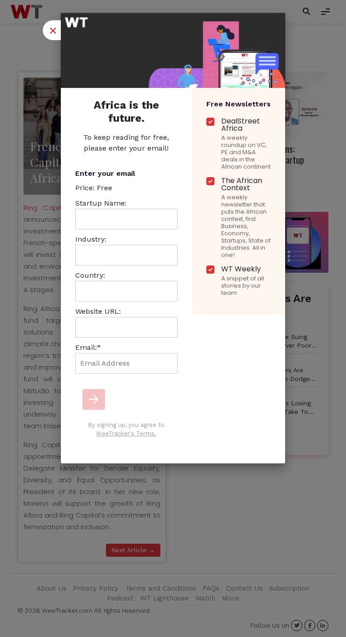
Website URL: (98, 311)
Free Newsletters (238, 104)
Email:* (88, 347)
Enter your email (105, 173)
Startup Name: (101, 203)
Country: (90, 275)
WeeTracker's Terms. (126, 433)
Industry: (90, 239)
